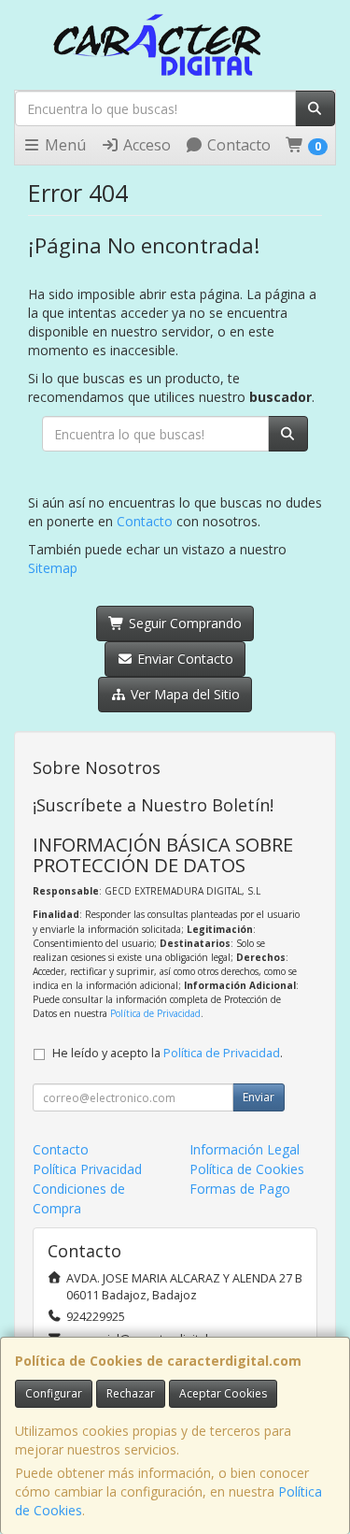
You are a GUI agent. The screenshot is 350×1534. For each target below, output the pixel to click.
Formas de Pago (239, 1188)
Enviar (258, 1097)
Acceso (145, 145)
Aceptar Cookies (223, 1393)
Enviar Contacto (183, 658)
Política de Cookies (246, 1169)
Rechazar (130, 1393)
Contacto (237, 145)
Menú (63, 145)
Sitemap (52, 568)
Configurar (53, 1393)
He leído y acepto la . (167, 1053)
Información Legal (244, 1149)
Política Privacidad (87, 1169)
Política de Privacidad (155, 1013)
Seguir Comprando (183, 623)
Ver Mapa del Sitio (183, 694)
